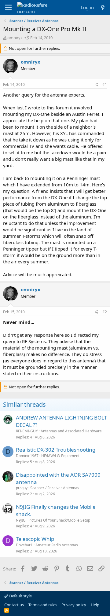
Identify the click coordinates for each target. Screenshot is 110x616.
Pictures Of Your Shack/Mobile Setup (59, 520)
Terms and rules (42, 604)
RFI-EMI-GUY (27, 431)
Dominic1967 (27, 455)
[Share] (96, 84)
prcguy (22, 487)
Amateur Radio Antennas (56, 545)
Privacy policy (73, 604)
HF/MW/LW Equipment (60, 455)
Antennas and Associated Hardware (71, 431)
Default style (20, 596)
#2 (104, 311)
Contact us (14, 604)
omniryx (15, 37)
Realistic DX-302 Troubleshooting (55, 449)
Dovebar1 (24, 545)
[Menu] (8, 7)
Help (95, 604)
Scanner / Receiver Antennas (54, 487)
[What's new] (103, 7)
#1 (104, 84)
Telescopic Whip (35, 538)
